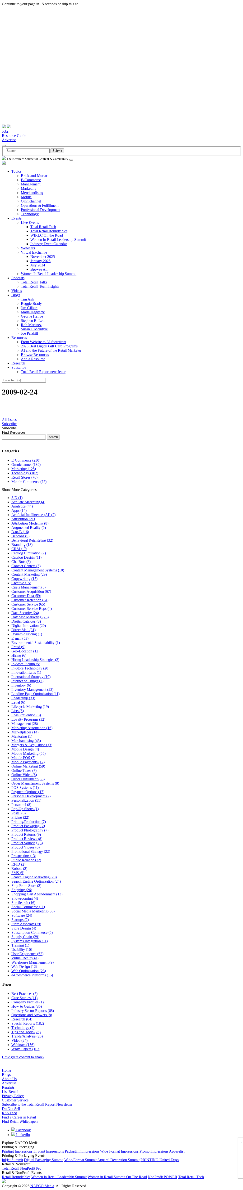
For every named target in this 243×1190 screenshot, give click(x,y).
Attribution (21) (23, 519)
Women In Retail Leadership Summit (58, 240)
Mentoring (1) (21, 736)
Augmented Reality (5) (28, 527)
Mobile (26, 197)
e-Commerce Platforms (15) (32, 975)
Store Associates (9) (26, 924)
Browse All (38, 269)
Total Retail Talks (34, 282)
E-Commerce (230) (25, 460)
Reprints (8, 1087)
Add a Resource (33, 359)
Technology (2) (22, 1028)
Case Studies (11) (24, 998)
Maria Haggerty (33, 312)
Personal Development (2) (31, 796)
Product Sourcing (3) (27, 843)
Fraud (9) (18, 647)
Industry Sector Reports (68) (32, 1011)
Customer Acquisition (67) (31, 591)
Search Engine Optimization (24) (36, 881)
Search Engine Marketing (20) (34, 877)
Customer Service (15, 1100)
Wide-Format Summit (80, 1160)
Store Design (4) (23, 928)
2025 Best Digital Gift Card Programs (49, 346)
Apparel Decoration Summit (118, 1160)
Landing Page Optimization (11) (35, 694)
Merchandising (32, 193)
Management (30, 184)
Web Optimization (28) (28, 971)
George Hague (32, 316)
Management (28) (24, 724)
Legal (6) (18, 702)
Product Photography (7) (29, 830)
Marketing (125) (23, 469)
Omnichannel (31, 201)
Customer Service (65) (28, 604)
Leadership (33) (23, 698)
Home (6, 1070)
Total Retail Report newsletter (43, 372)
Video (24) (19, 1040)
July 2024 (37, 265)
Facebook (23, 1130)
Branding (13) (22, 545)
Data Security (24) (25, 613)
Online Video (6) (24, 775)
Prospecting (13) (23, 856)
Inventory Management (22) (32, 689)
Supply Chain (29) (25, 937)
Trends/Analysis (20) (27, 1036)
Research (18, 363)
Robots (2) (19, 869)
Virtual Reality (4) (24, 958)
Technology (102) (24, 473)
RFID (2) (18, 864)
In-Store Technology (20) (30, 668)
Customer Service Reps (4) (31, 608)
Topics (16, 171)
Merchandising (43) (26, 741)
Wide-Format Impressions (119, 1151)
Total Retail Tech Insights (40, 286)
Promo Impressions (154, 1151)
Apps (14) (19, 510)
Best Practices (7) (24, 994)
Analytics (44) (22, 506)
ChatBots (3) (21, 562)
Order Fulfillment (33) (28, 779)
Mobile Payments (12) (28, 762)
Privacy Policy (13, 1096)
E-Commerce (31, 180)
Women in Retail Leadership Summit (59, 1177)
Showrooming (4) (24, 898)
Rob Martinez (31, 325)
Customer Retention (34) (29, 600)
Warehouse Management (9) (32, 962)
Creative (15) (21, 583)
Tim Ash (27, 299)
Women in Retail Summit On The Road (117, 1177)
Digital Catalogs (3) (26, 621)
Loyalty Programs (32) (28, 719)
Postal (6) (18, 813)
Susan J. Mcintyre (34, 329)
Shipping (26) (21, 890)
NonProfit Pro (30, 1168)
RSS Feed (9, 1113)
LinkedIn (22, 1135)
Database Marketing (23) (30, 617)
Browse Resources (35, 355)
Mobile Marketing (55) (28, 753)
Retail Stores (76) (24, 477)
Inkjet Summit (12, 1160)
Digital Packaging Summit (43, 1160)
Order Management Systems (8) (35, 783)
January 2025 (40, 261)
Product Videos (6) (25, 847)
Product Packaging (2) (28, 826)
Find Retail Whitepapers (20, 1121)
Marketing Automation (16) (31, 728)
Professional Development (40, 210)
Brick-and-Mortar (34, 176)
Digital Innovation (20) (28, 626)
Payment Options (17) (27, 792)
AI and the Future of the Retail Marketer (51, 350)
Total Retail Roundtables (48, 231)
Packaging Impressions (82, 1151)
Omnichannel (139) (26, 465)
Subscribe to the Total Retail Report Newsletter (37, 1104)
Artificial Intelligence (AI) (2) (33, 515)
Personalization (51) (26, 800)
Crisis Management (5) (28, 587)
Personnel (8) (21, 805)
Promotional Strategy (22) (30, 851)
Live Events (30, 222)
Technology (30, 214)
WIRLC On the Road (46, 235)
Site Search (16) (23, 903)
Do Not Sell (11, 1109)
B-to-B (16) (20, 532)
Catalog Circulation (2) (28, 553)
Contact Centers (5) (26, 566)
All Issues (9, 420)
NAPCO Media (42, 1186)
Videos (16, 291)
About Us (9, 1079)
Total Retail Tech (43, 227)
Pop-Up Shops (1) (25, 809)
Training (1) (20, 945)
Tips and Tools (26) (26, 1032)
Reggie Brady (31, 303)
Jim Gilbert (29, 308)
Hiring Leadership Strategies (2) (35, 660)
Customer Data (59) (26, 596)
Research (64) (21, 1019)
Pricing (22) (20, 817)
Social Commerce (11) (28, 907)
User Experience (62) (27, 954)
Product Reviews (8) (26, 839)
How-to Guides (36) (26, 1006)
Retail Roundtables (16, 1177)
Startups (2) (20, 920)
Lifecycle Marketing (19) (30, 707)
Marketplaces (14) (24, 732)
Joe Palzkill (29, 333)
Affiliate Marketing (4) (28, 502)
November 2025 (42, 257)
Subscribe (18, 367)
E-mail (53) (19, 638)
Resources (19, 338)
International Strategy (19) (31, 677)
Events (16, 218)
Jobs (5, 131)
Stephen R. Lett (32, 321)
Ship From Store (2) (26, 886)
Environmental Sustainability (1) (35, 643)
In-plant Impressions (48, 1151)
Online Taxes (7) (24, 770)
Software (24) (21, 915)
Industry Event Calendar (48, 244)
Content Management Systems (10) (37, 570)
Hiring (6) (18, 655)
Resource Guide (14, 136)
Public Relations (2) (26, 860)
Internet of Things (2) (27, 681)
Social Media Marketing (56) (33, 911)
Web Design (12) (24, 967)
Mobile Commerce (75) (29, 482)
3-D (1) (17, 498)
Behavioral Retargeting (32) (32, 540)
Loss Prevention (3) (26, 715)
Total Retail (10, 1168)
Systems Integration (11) (29, 941)
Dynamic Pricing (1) (26, 634)
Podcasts (17, 278)
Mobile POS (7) (23, 758)
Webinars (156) (22, 1045)
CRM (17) (19, 549)
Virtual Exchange (34, 252)
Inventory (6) (21, 685)
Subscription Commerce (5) (32, 932)
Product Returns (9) (26, 834)
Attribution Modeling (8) (29, 523)
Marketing (28, 188)
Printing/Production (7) (28, 822)
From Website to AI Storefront (43, 342)
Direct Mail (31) (23, 630)
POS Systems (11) (25, 788)
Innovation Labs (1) (26, 672)
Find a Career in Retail (19, 1117)
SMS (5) (17, 873)
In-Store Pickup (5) (25, 664)
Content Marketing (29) (29, 574)
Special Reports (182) (27, 1023)
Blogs (15, 295)
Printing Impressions (17, 1151)
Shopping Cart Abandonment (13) (36, 894)
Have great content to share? (23, 1057)
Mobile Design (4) (25, 749)
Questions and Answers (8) (31, 1015)
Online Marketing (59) (28, 766)
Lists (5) (17, 711)
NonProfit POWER (162, 1177)
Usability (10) (21, 950)
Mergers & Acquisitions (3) (31, 745)
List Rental (10, 1092)
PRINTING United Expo (159, 1160)
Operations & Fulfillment (39, 205)
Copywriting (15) (24, 579)
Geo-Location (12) (25, 651)
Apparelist (176, 1151)
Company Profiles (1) (27, 1002)
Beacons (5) (20, 536)
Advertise (9, 140)
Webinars (28, 248)
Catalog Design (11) (26, 557)
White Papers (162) (25, 1049)
